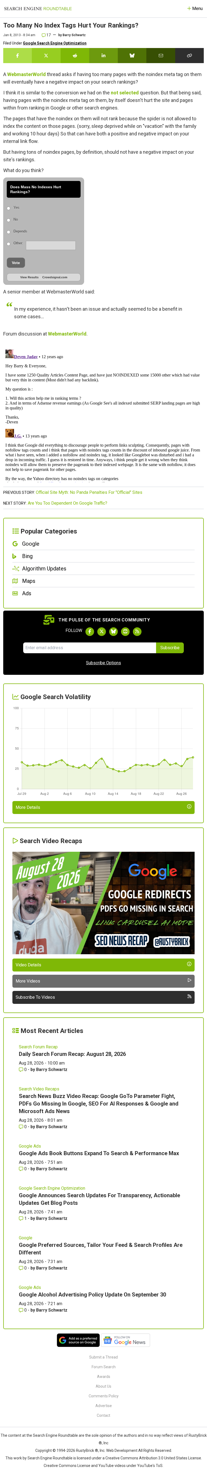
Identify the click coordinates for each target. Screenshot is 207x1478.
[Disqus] (103, 414)
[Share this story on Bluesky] (132, 55)
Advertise (103, 1406)
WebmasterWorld (26, 74)
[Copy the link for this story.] (189, 55)
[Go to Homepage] (38, 8)
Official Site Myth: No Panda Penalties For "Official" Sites (89, 492)
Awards (103, 1376)
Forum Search (104, 1367)
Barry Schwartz (74, 35)
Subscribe (170, 647)
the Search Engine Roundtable (52, 1435)
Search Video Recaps (39, 1089)
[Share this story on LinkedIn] (103, 55)
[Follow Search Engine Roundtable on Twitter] (101, 631)
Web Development (121, 1450)
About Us (103, 1386)
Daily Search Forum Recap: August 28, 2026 (72, 1054)
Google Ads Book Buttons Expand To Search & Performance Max (99, 1153)
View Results (29, 277)
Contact (103, 1415)
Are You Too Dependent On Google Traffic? (67, 503)
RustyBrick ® (87, 1450)
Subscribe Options (103, 662)
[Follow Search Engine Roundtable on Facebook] (89, 631)
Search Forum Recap (38, 1046)
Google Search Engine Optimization (55, 43)
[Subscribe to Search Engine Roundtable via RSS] (137, 631)
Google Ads (30, 1146)
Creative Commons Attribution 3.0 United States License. (153, 1458)
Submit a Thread (103, 1357)
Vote (16, 263)
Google (25, 1237)
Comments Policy (104, 1396)
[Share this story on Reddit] (75, 55)
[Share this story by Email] (160, 55)
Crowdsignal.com (54, 277)
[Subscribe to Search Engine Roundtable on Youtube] (125, 631)
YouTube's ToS (150, 1465)
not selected (125, 92)
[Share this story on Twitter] (46, 55)
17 (48, 35)
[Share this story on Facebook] (17, 55)
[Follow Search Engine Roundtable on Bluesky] (113, 631)
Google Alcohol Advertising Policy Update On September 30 (92, 1294)
